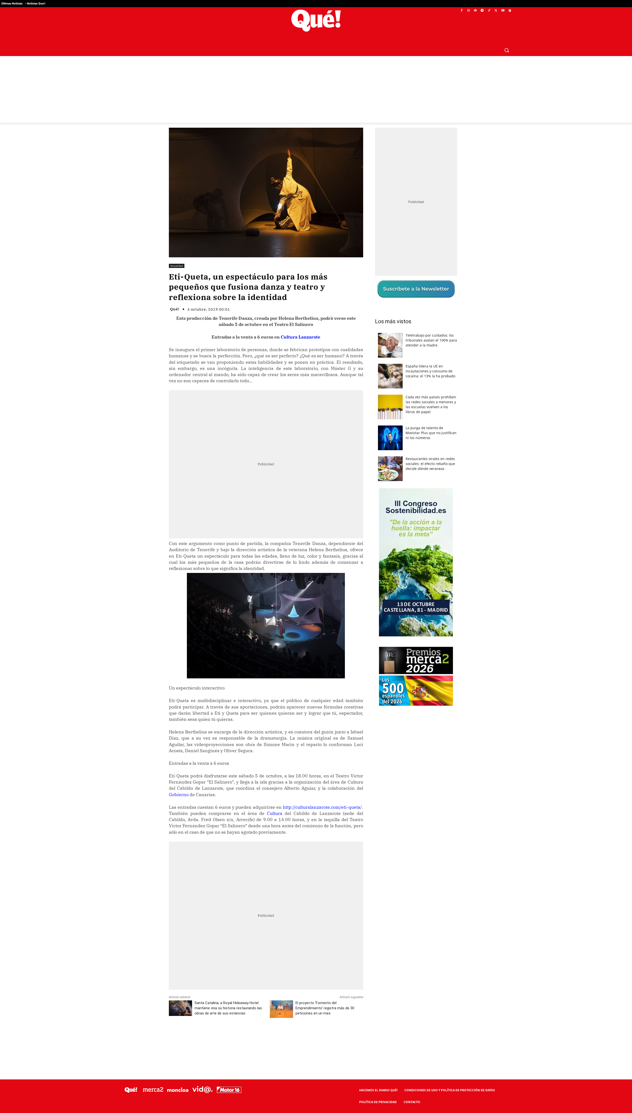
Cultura (274, 813)
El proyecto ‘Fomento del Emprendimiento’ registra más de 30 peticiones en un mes (325, 1008)
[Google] (510, 11)
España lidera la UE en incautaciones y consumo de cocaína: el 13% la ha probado (430, 371)
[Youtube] (503, 11)
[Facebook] (462, 11)
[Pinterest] (232, 1036)
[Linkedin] (266, 1036)
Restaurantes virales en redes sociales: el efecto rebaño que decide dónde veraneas (430, 463)
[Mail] (475, 11)
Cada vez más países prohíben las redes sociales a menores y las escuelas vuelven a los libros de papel (431, 404)
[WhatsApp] (243, 1036)
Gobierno (179, 794)
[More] (289, 1036)
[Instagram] (468, 11)
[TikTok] (489, 11)
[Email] (277, 1036)
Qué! (174, 309)
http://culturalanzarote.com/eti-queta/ (322, 807)
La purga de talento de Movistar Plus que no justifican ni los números (431, 432)
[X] (496, 11)
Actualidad (176, 265)
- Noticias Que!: (35, 3)
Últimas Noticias (11, 3)
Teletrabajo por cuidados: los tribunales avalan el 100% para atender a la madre (431, 340)
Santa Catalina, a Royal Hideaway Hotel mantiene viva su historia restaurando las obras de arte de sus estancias (228, 1008)
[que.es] (316, 21)
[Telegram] (482, 11)
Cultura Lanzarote (300, 337)
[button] (507, 50)
